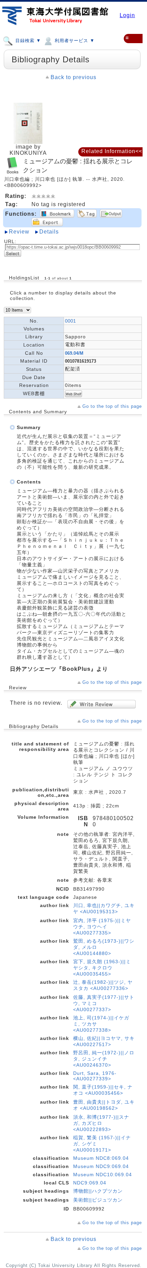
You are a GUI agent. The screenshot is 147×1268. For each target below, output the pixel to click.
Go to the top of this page (112, 406)
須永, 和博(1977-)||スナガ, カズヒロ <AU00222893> (101, 1123)
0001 (70, 321)
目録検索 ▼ (27, 40)
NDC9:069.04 (89, 1182)
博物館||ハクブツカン (98, 1191)
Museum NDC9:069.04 (101, 1166)
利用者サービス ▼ (74, 40)
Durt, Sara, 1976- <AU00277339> (95, 1075)
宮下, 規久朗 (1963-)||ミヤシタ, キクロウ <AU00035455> (102, 968)
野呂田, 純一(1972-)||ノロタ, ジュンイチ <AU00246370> (103, 1059)
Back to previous (73, 77)
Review (19, 232)
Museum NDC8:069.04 (101, 1158)
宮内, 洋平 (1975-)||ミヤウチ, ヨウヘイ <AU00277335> (102, 927)
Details (49, 232)
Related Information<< (111, 151)
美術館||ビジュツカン (98, 1200)
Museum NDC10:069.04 (102, 1174)
